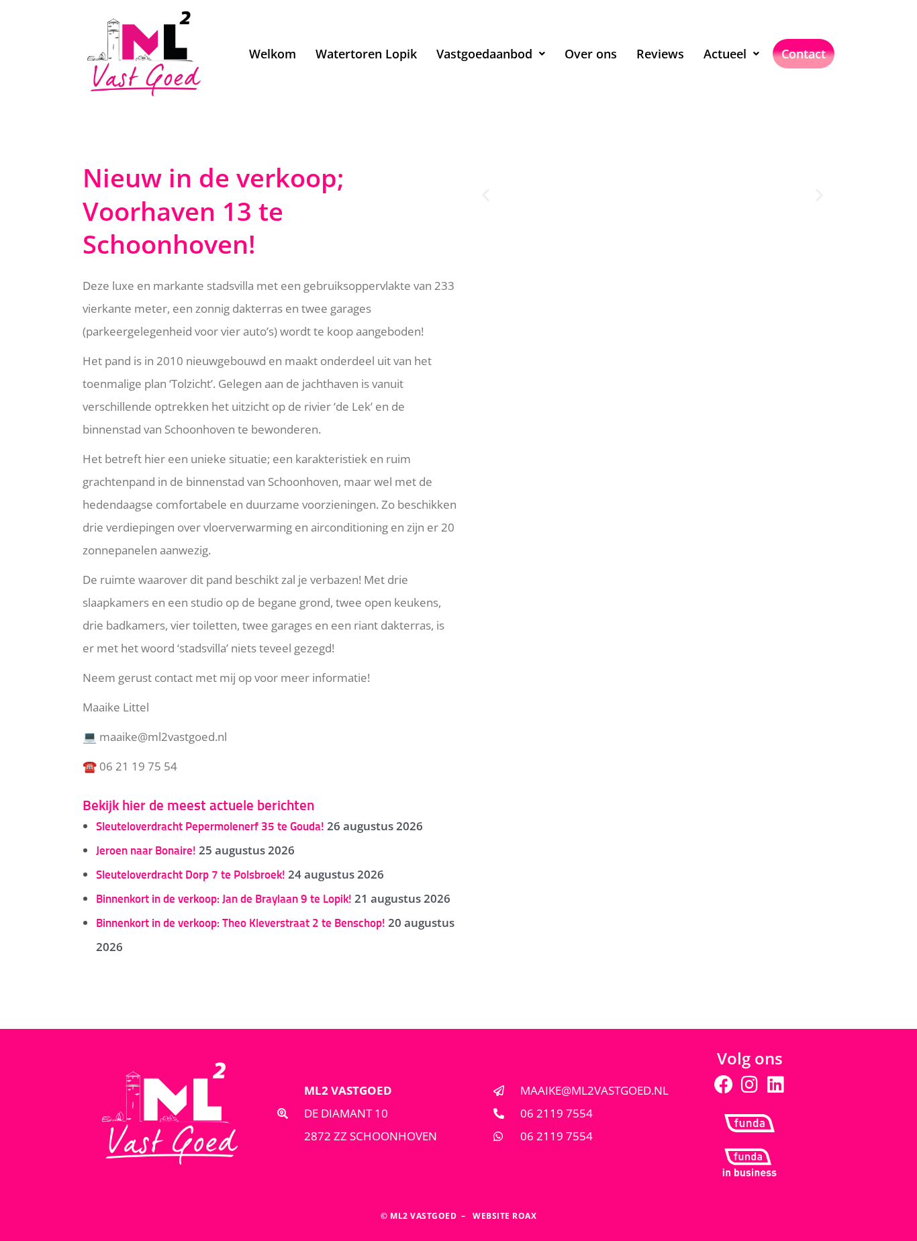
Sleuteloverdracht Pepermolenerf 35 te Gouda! (210, 827)
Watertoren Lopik (366, 54)
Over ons (591, 54)
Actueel (725, 54)
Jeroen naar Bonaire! (146, 851)
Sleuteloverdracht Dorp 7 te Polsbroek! (190, 875)
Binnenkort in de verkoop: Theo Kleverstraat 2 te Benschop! (240, 924)
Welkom (272, 54)
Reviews (660, 54)
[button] (490, 54)
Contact (803, 54)
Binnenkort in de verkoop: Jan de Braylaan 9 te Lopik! (224, 899)
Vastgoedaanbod (484, 54)
